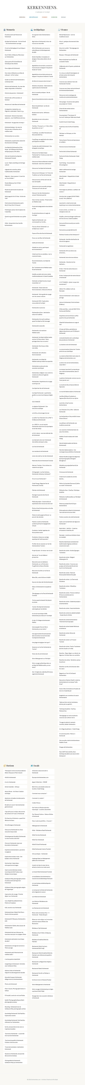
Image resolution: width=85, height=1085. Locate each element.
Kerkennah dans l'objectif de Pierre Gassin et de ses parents (14, 913)
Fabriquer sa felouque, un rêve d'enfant (67, 134)
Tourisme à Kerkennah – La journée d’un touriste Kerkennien (14, 1034)
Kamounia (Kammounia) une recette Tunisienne (69, 224)
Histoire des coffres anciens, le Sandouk (13, 99)
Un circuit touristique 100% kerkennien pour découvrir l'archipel (42, 614)
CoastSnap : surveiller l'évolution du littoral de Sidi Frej (42, 133)
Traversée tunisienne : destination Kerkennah (14, 1048)
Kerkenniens (42, 7)
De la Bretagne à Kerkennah (12, 825)
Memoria (22, 17)
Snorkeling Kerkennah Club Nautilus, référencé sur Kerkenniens (15, 1021)
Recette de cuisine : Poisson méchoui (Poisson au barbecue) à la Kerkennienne (69, 595)
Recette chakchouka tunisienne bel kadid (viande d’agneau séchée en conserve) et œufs (68, 544)
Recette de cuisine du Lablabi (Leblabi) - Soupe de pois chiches (69, 614)
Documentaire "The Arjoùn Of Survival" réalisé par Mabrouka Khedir (69, 116)
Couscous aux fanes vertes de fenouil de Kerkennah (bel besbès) (69, 89)
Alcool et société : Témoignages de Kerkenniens (69, 49)
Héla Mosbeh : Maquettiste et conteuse (67, 184)
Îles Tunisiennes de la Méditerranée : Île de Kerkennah (42, 268)
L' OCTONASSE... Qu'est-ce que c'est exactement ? (69, 283)
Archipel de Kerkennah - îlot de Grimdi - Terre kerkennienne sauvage (15, 42)
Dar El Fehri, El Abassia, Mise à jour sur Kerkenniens (14, 56)
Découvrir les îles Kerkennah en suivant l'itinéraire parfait (41, 194)
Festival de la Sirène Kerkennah (68, 151)
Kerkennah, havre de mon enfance (68, 257)
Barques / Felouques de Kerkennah (68, 55)
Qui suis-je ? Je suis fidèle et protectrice (39, 556)
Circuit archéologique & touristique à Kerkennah (15, 49)
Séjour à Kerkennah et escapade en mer (41, 587)
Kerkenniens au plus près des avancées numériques (40, 367)
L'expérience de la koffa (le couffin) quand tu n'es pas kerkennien (68, 316)
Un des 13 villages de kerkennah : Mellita (41, 621)
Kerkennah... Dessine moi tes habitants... (67, 263)
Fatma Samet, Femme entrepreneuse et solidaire (69, 141)
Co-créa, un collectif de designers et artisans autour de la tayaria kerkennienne (69, 75)
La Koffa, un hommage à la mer (40, 413)
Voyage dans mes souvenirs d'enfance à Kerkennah (42, 997)
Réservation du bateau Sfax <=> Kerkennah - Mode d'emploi (41, 914)
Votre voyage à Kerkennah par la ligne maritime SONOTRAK (42, 990)
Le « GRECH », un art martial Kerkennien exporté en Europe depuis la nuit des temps (42, 426)
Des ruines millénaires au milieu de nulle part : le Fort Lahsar (14, 74)
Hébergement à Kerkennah (39, 825)
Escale (63, 17)
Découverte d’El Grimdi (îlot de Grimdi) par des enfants (13, 62)
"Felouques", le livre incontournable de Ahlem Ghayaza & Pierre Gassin (15, 771)
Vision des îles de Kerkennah (40, 654)
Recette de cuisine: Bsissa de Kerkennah (67, 634)
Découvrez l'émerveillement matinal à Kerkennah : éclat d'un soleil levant (42, 162)
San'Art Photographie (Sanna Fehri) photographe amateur (14, 1001)
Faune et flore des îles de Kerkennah (42, 233)
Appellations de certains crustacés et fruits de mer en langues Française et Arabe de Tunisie (42, 67)
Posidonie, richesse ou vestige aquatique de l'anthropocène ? (40, 538)
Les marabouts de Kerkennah (40, 451)
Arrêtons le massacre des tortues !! (41, 81)
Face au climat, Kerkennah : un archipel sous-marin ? (40, 227)
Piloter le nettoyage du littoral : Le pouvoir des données (41, 516)
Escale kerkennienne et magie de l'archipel (41, 214)
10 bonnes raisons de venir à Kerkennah (40, 771)
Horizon (54, 17)
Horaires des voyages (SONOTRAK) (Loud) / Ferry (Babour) (69, 197)
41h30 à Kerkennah (10, 777)
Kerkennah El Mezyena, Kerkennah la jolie (15, 920)
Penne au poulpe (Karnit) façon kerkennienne (67, 504)
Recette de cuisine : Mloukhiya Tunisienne (67, 587)
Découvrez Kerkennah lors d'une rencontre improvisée (14, 830)
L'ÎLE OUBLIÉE (36, 401)
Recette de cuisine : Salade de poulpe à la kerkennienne (69, 602)
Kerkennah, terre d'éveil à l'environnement (39, 353)
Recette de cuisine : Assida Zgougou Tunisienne (69, 551)
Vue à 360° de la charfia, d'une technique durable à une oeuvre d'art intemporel (69, 754)
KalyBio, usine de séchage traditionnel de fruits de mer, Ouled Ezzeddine (69, 217)
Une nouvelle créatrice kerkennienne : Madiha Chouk (69, 741)
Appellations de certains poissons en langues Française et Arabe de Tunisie (42, 75)
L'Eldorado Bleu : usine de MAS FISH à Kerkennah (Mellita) (69, 310)
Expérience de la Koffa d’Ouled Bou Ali (69, 127)
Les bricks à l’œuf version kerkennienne (66, 404)
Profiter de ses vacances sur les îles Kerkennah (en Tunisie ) (41, 545)
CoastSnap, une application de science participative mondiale (42, 140)
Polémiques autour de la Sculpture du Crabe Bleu (15, 211)
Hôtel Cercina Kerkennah (39, 835)
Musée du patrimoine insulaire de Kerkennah (14, 190)
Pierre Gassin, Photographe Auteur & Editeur (15, 989)
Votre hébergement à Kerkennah (41, 984)
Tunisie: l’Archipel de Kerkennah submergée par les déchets (41, 608)
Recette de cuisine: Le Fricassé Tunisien (67, 641)
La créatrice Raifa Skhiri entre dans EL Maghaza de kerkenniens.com (69, 357)
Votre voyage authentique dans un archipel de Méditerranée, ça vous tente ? (41, 665)
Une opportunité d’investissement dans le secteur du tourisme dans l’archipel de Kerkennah (41, 636)
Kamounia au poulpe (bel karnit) (68, 230)
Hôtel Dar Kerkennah (38, 839)
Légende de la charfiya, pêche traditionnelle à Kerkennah (13, 170)
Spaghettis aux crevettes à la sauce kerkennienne (69, 696)
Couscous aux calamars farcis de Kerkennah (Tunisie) (68, 82)
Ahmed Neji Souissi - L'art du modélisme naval (67, 35)
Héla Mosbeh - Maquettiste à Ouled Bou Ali (69, 177)
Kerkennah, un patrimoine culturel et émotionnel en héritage (15, 141)
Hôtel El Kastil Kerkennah (39, 844)
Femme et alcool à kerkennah (67, 146)
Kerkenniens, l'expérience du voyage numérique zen (42, 382)
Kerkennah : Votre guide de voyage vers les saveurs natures (41, 295)
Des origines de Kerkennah (12, 68)
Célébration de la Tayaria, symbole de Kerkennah (69, 67)
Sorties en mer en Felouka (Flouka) (41, 980)
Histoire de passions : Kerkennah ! (14, 93)
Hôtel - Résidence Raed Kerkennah (41, 830)
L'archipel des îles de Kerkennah (40, 388)
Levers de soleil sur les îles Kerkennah (42, 456)
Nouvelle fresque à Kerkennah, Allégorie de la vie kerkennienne (13, 978)
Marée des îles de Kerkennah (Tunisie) (42, 460)
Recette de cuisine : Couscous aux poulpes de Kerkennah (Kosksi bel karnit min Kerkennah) (68, 566)
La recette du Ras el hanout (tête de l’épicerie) (69, 386)
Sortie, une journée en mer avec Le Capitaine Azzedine (14, 1028)
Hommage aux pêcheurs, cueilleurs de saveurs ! (69, 190)
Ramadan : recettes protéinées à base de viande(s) (69, 536)
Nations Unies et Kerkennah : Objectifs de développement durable (15, 971)
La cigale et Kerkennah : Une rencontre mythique (40, 407)
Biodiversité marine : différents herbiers (40, 113)
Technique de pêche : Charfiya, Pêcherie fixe (67, 710)
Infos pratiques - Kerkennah (39, 854)
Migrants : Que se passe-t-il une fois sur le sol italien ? (15, 177)
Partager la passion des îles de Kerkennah (40, 496)
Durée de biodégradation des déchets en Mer (42, 207)
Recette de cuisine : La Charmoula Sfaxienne (68, 580)
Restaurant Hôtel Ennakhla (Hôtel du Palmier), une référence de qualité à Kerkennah (42, 955)
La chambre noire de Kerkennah (68, 344)
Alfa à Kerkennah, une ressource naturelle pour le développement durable (41, 50)
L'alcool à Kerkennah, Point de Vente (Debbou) (69, 303)
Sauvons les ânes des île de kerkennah (42, 582)
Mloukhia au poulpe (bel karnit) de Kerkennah (68, 466)
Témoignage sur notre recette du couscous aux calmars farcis (68, 716)
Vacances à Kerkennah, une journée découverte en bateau (14, 1054)
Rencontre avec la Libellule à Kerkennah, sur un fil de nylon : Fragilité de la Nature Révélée (40, 564)
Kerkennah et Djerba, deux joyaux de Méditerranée (15, 926)
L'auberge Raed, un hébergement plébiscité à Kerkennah (41, 859)
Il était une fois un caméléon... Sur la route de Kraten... (42, 255)
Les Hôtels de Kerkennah (39, 896)
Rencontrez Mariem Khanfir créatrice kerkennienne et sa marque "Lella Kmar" (69, 682)
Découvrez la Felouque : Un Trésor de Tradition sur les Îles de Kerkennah (42, 174)
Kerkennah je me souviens (12, 136)
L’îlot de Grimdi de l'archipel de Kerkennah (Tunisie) (13, 157)
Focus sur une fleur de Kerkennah (41, 238)
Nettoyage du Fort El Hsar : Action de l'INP (15, 197)
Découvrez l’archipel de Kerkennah (41, 168)
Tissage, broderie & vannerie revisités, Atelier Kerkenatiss (67, 723)
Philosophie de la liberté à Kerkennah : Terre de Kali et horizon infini (69, 511)
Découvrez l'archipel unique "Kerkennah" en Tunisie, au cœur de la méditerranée (42, 155)
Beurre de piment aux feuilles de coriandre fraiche (68, 60)
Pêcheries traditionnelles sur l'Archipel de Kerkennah (69, 498)
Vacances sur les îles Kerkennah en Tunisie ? (41, 648)
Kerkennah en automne (38, 307)
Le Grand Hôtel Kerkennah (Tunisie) (42, 872)
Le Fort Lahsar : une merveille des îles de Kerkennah (42, 434)
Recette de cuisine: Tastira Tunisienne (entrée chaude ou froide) (69, 647)
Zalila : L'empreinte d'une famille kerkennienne (13, 224)
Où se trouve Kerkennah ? (39, 479)
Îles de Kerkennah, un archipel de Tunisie (41, 262)
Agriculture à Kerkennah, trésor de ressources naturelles (41, 42)
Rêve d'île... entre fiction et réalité (41, 577)
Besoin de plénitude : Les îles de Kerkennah (40, 107)
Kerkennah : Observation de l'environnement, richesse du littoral (42, 288)
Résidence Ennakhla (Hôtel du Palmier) (40, 940)
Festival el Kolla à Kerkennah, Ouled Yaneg (69, 157)
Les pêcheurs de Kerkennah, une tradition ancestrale (68, 424)
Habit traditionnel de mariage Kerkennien (67, 170)
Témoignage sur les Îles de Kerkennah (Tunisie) (42, 594)
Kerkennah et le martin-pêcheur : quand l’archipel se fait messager (41, 320)
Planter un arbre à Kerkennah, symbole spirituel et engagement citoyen (41, 524)
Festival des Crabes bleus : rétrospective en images (12, 864)
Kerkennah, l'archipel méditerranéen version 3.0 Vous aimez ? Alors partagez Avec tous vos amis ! (42, 339)
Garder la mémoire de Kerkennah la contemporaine (14, 80)
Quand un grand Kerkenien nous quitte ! (15, 217)
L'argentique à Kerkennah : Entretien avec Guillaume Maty (15, 965)
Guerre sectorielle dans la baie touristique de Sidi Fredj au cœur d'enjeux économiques (14, 872)
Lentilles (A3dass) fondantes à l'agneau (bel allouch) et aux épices (68, 397)
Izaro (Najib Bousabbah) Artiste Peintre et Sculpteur (13, 902)
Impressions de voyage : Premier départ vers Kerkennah (14, 895)
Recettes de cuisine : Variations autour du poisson (69, 661)
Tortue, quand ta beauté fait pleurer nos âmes (42, 601)
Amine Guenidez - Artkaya (12, 787)
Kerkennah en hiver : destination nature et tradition (41, 313)
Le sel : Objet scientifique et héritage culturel (15, 164)
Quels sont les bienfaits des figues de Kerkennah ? (69, 522)
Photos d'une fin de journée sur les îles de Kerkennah (42, 509)
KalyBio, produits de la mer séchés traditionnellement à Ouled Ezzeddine (42, 275)
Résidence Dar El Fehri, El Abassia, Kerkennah (41, 934)
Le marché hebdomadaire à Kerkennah (69, 391)
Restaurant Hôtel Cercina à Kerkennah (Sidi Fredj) (39, 947)
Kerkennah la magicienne (66, 246)
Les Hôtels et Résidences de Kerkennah (39, 902)
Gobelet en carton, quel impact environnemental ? (40, 248)
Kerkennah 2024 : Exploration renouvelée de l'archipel (40, 302)
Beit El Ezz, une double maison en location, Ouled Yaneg (41, 788)
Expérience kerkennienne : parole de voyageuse (15, 851)
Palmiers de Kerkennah (38, 490)
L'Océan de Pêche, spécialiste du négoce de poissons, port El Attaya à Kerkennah (69, 331)
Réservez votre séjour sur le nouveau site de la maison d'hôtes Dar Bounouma (42, 921)
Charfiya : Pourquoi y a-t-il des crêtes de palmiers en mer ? (42, 127)
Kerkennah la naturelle (38, 326)
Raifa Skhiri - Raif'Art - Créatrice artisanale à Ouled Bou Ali (68, 529)
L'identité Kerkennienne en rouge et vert (69, 323)
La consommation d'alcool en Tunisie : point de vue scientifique (69, 350)
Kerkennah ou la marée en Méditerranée (39, 331)
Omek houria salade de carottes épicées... (68, 477)
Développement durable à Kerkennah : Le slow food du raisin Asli (15, 837)
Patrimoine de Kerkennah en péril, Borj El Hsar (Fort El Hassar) (14, 204)
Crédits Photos (36, 803)
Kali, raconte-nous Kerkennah (13, 907)
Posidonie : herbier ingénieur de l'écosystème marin (40, 531)
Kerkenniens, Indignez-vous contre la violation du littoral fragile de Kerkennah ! (42, 375)
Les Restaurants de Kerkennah (40, 908)
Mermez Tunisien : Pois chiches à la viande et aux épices (41, 466)
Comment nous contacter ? (39, 793)
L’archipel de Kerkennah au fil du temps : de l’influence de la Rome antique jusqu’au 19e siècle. (14, 149)
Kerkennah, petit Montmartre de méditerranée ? (14, 953)
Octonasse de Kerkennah (66, 472)
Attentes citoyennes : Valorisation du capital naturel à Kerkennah (42, 86)
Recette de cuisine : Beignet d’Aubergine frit (67, 558)
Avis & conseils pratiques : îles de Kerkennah (41, 93)
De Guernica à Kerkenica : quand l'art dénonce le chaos (15, 819)
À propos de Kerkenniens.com (40, 777)
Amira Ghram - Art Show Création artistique (14, 792)
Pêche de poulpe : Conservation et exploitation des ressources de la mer (42, 502)
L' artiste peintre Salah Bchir (12, 959)
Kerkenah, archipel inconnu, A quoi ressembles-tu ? (41, 282)
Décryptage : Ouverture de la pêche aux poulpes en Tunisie (69, 103)
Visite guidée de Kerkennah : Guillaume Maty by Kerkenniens (13, 1061)
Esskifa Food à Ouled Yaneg (67, 122)
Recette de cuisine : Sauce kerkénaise (69, 608)
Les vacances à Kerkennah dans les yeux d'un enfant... (68, 431)
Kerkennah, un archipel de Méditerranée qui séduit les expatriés (42, 360)
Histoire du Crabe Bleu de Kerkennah (15, 104)
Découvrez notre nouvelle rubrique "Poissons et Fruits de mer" (41, 187)
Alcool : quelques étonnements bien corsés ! (69, 42)
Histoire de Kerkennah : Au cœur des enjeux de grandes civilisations (15, 87)
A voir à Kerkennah (10, 782)
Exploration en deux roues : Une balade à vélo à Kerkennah (13, 857)
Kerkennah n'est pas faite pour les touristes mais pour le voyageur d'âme (15, 933)
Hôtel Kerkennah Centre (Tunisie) (41, 849)
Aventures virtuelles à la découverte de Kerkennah (15, 799)
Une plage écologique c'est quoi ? (41, 642)
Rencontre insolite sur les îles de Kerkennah (41, 571)
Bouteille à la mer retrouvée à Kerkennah (40, 120)
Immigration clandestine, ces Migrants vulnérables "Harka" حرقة (14, 110)
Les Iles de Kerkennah (38, 446)
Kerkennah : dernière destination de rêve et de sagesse (69, 240)
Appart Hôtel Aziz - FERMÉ (39, 782)
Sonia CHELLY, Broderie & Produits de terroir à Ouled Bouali (69, 689)
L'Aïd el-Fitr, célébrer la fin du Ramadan (67, 290)
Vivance (44, 17)
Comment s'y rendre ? (38, 798)
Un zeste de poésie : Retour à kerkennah (67, 734)
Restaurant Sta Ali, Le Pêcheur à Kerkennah (41, 974)
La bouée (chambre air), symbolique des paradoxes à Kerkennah (69, 339)
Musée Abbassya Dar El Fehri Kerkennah (13, 184)
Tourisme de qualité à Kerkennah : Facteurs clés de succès (14, 1041)
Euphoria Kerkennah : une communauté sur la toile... (39, 221)
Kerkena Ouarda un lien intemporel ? (69, 234)
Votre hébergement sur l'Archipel (41, 658)
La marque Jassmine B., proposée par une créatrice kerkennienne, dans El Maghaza (69, 371)
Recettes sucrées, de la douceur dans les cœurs (69, 667)
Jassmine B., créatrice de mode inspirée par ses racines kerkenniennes (69, 204)
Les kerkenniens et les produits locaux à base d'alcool (69, 417)
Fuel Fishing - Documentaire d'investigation (67, 164)
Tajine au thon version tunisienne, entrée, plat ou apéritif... (68, 703)
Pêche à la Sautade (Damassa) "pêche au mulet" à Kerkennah (69, 484)
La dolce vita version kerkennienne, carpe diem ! (69, 363)
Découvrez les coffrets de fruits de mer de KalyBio (41, 180)
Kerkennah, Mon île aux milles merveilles (40, 347)
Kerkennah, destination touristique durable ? (14, 940)
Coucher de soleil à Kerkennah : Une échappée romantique (42, 147)
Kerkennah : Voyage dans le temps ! (14, 122)
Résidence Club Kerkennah (39, 928)
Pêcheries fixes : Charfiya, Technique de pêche (69, 491)
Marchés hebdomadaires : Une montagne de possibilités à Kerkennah (69, 451)
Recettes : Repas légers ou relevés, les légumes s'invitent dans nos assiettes (69, 654)
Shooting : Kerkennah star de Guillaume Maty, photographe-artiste (15, 1008)
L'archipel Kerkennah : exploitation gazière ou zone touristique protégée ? (42, 395)
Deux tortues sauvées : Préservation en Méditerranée (42, 201)
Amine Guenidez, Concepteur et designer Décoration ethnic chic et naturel (41, 59)
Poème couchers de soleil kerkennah (69, 517)
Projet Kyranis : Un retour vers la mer (42, 550)
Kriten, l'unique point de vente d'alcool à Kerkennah (69, 276)
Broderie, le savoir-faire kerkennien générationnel (14, 806)
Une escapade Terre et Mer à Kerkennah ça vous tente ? (40, 628)
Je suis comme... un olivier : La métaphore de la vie (67, 211)
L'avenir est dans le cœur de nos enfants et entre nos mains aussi (41, 866)
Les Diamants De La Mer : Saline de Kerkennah (69, 410)
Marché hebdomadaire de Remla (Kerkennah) (68, 444)
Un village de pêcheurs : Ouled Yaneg (69, 729)
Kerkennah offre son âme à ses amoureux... (67, 251)
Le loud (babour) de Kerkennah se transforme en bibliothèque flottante (42, 877)
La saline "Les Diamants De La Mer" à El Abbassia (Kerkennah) (42, 418)
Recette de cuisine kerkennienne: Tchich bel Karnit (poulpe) (68, 620)
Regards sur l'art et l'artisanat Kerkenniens (67, 674)
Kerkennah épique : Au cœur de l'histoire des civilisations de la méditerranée (13, 129)
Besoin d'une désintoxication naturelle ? (42, 100)
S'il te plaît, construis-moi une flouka (15, 995)
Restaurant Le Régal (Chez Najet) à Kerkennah (41, 962)
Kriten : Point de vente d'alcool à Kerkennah (68, 269)
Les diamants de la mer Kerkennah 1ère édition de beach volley (41, 441)
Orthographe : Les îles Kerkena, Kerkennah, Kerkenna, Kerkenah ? (41, 473)
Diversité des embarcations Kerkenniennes (67, 109)
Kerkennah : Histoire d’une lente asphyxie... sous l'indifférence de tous (15, 117)
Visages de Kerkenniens (65, 747)
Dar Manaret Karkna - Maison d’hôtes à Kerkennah (42, 815)
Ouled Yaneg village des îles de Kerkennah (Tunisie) (40, 484)
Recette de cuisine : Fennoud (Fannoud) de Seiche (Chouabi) (67, 573)
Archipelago (33, 17)
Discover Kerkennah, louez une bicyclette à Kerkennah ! (13, 844)
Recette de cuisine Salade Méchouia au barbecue (69, 627)
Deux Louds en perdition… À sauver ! (42, 821)
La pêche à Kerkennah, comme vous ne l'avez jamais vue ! (69, 379)
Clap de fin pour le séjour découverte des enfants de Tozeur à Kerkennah (15, 812)
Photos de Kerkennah (11, 984)
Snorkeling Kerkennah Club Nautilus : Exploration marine (15, 1014)
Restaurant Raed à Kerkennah (40, 968)
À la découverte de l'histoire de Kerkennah (13, 35)
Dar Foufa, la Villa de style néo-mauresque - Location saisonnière (41, 808)
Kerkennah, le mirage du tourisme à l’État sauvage (14, 946)
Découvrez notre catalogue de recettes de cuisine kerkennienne (68, 96)
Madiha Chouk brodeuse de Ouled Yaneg (68, 437)
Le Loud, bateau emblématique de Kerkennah (41, 884)
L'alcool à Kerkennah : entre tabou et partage (69, 296)
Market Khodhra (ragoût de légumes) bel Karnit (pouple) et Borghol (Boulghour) (69, 458)
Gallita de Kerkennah (38, 242)
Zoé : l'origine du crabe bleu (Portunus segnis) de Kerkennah (42, 673)
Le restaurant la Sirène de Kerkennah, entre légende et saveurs (42, 891)
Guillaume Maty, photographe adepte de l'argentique (15, 888)
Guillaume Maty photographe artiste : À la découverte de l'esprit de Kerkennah (15, 880)
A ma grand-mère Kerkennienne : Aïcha (41, 35)
